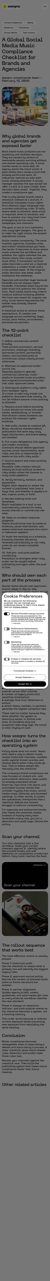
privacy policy (20, 607)
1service (15, 636)
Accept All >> (25, 684)
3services (16, 623)
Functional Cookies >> (25, 671)
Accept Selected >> (25, 678)
